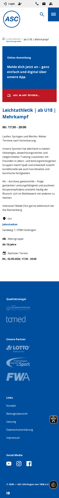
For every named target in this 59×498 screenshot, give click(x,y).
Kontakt (11, 405)
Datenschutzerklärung (19, 429)
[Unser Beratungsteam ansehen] (51, 4)
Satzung (11, 421)
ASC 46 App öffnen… (26, 95)
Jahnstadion (9, 224)
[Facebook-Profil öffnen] (28, 465)
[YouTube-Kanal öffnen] (8, 465)
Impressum (13, 437)
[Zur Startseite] (11, 20)
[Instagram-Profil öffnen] (18, 465)
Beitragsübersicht (17, 413)
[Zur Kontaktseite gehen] (44, 4)
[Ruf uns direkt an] (37, 4)
